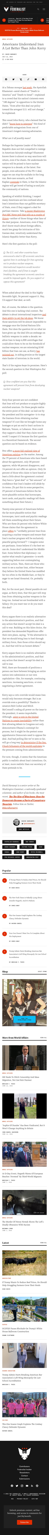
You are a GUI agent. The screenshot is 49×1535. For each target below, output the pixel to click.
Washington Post (33, 857)
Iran (40, 847)
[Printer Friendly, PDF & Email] (43, 79)
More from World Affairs (15, 1037)
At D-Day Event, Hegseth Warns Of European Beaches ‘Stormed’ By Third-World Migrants (22, 1175)
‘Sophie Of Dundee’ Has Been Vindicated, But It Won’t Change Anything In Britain (23, 1127)
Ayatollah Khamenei (12, 842)
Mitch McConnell (37, 852)
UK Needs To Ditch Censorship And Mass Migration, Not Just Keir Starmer (20, 1078)
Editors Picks (27, 847)
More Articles (24, 829)
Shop (5, 971)
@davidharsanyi (9, 807)
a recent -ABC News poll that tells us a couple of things (23, 215)
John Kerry (20, 852)
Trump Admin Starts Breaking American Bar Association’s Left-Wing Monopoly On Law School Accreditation (22, 1378)
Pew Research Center (12, 857)
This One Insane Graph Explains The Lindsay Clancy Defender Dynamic (22, 1425)
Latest (5, 1242)
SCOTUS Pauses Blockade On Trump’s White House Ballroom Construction (22, 1330)
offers (11, 531)
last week (27, 87)
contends (14, 182)
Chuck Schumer (10, 847)
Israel (7, 852)
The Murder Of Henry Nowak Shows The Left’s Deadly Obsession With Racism (23, 1223)
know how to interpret (21, 123)
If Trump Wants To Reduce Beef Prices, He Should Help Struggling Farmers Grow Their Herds (24, 1284)
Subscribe (24, 1522)
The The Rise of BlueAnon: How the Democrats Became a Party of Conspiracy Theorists (23, 800)
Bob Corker (30, 842)
